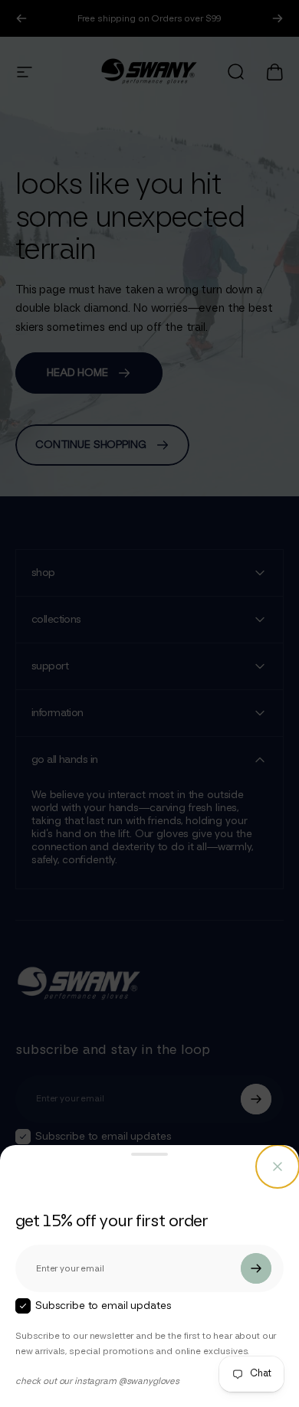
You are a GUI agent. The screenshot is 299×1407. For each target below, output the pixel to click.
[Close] (277, 1166)
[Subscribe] (256, 1268)
